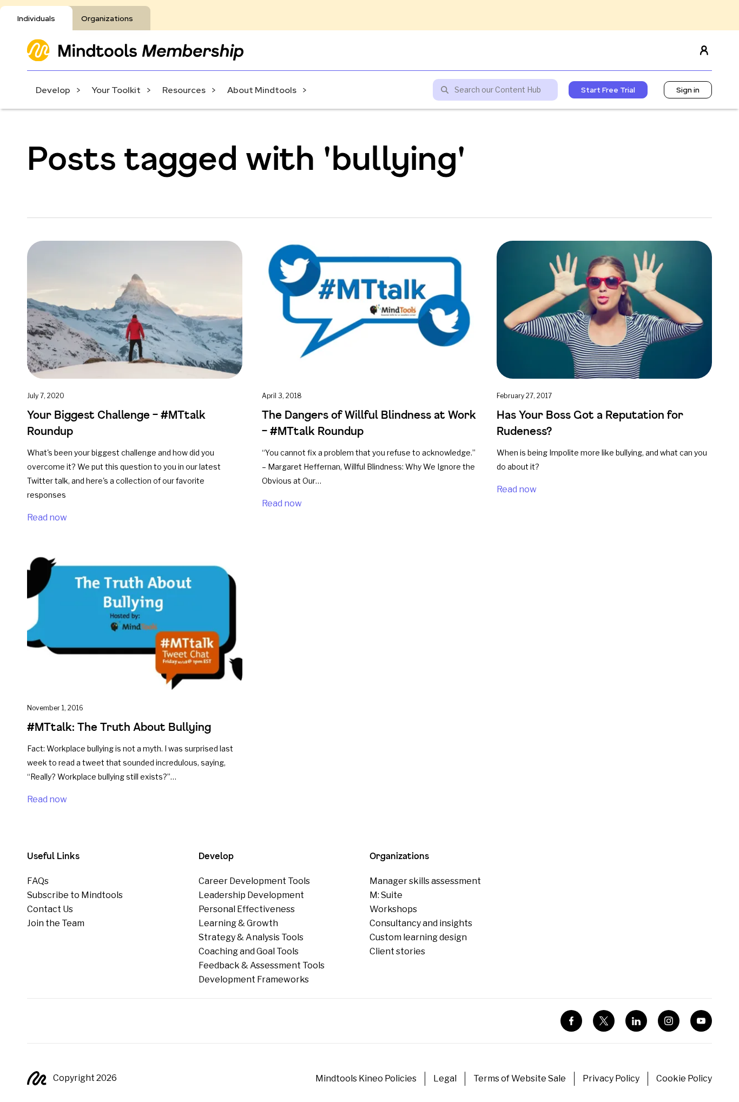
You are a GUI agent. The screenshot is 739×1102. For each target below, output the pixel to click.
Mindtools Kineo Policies (366, 1078)
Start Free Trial (608, 90)
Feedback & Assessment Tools (262, 965)
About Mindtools (261, 90)
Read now (47, 517)
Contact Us (50, 909)
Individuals (36, 18)
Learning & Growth (238, 923)
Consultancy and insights (421, 923)
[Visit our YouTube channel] (701, 1021)
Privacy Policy (611, 1078)
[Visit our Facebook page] (571, 1021)
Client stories (397, 951)
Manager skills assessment (425, 881)
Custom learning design (418, 937)
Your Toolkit (116, 90)
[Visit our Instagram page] (668, 1021)
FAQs (38, 881)
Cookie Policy (684, 1078)
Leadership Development (251, 895)
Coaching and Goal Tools (249, 951)
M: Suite (386, 895)
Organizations (107, 18)
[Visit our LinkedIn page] (636, 1021)
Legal (445, 1078)
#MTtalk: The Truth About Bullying (119, 727)
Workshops (393, 909)
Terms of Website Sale (519, 1078)
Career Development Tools (254, 881)
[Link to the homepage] (135, 50)
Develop (53, 90)
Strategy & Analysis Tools (251, 937)
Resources (184, 90)
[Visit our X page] (604, 1021)
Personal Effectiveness (247, 909)
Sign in (688, 90)
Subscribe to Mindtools (75, 895)
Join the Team (55, 923)
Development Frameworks (254, 979)
